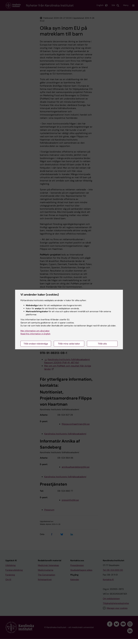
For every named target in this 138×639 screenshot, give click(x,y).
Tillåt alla (102, 343)
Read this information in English (35, 333)
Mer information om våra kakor (35, 330)
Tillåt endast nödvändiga (36, 343)
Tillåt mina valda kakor (69, 343)
